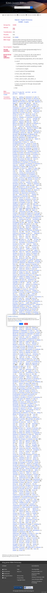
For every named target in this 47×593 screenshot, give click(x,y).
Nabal (20, 351)
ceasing (15, 160)
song (20, 451)
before (36, 128)
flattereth (36, 233)
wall (20, 519)
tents (35, 476)
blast (14, 140)
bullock (22, 154)
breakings (28, 148)
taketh (14, 471)
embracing (22, 211)
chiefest (28, 165)
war (14, 521)
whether (22, 529)
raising (27, 400)
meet (27, 337)
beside (22, 136)
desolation (16, 191)
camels (15, 157)
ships (27, 436)
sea (26, 423)
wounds (21, 542)
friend (14, 245)
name (14, 352)
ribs (37, 409)
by (27, 156)
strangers (22, 462)
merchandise (22, 338)
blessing (21, 140)
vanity (33, 512)
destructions (25, 193)
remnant (23, 406)
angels (22, 109)
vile (34, 515)
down (28, 201)
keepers (35, 306)
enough (37, 213)
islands (15, 298)
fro (20, 245)
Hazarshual (23, 270)
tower (27, 494)
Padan (21, 374)
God (33, 256)
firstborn (34, 231)
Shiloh (36, 434)
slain (27, 445)
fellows (22, 228)
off (20, 365)
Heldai (21, 276)
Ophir (20, 369)
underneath (32, 505)
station (15, 459)
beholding (15, 132)
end (29, 211)
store (14, 460)
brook (36, 151)
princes (15, 392)
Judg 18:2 (21, 92)
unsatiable (36, 507)
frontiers (34, 245)
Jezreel (23, 301)
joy (20, 303)
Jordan (30, 301)
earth (27, 204)
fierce (14, 230)
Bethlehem (22, 137)
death (14, 187)
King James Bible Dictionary (36, 574)
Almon (35, 105)
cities (35, 168)
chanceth (33, 162)
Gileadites (28, 255)
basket (21, 125)
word (34, 539)
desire (35, 190)
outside (15, 372)
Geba (27, 252)
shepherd (23, 434)
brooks (15, 153)
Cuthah (35, 182)
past (28, 375)
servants (36, 428)
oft (27, 366)
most (37, 346)
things (21, 484)
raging (14, 400)
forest (28, 241)
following (15, 239)
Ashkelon (21, 117)
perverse (32, 380)
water (33, 521)
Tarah (34, 471)
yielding (15, 546)
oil (34, 366)
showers (23, 439)
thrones (15, 488)
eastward (15, 205)
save (14, 423)
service (21, 430)
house (14, 290)
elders (27, 210)
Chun (23, 168)
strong (14, 465)
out (35, 371)
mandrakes (24, 332)
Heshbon (22, 281)
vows (33, 518)
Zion (28, 549)
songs (27, 451)
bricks (35, 149)
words (14, 541)
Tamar (21, 471)
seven (20, 431)
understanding (26, 507)
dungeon (15, 202)
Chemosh (37, 163)
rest (28, 408)
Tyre (34, 502)
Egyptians (28, 208)
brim (22, 151)
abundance (16, 100)
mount (14, 348)
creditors (23, 180)
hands (28, 266)
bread (21, 148)
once (34, 368)
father (27, 225)
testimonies (22, 477)
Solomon (21, 450)
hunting (15, 292)
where (35, 527)
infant (14, 295)
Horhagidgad (16, 289)
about (14, 98)
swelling (32, 467)
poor (34, 385)
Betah (35, 136)
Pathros (29, 377)
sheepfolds (36, 433)
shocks (14, 437)
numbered (36, 361)
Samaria (28, 420)
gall (21, 248)
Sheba (21, 433)
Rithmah (21, 414)
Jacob (20, 300)
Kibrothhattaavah (24, 309)
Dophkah (21, 201)
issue (33, 298)
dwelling (15, 204)
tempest (29, 474)
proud (23, 395)
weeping (36, 524)
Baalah (35, 120)
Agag (14, 103)
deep (33, 187)
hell (33, 276)
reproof (22, 408)
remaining (15, 406)
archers (23, 112)
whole (21, 530)
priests (27, 391)
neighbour (22, 355)
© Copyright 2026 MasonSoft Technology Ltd (23, 591)
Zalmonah (30, 547)
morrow (22, 346)
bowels (28, 146)
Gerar (21, 253)
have (33, 269)
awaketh (15, 120)
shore (20, 437)
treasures (32, 498)
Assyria (37, 117)
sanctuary (15, 422)
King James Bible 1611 (37, 571)
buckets (35, 153)
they (28, 482)
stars (28, 457)
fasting (15, 225)
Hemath (28, 278)
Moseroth (30, 346)
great (37, 259)
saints (14, 420)
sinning (34, 443)
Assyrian (15, 119)
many (38, 332)
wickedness (22, 532)
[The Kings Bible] (18, 587)
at (20, 119)
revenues (23, 409)
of (13, 365)
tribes (14, 501)
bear (20, 126)
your (34, 546)
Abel (14, 97)
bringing (30, 151)
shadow (28, 431)
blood (28, 140)
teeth (27, 473)
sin (13, 443)
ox (13, 374)
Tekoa (34, 473)
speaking (15, 456)
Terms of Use (20, 575)
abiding (21, 97)
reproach (15, 408)
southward (29, 454)
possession (23, 386)
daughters (23, 185)
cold (33, 171)
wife (30, 532)
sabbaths (15, 419)
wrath (27, 542)
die (26, 194)
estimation (38, 216)
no (26, 357)
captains (35, 157)
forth (14, 242)
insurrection (37, 296)
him (34, 283)
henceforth (16, 279)
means (14, 337)
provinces (30, 395)
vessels (34, 513)
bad (28, 122)
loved (20, 327)
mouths (30, 349)
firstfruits (15, 233)
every (14, 221)
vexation (15, 515)
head (37, 270)
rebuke (29, 402)
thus (28, 488)
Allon (20, 105)
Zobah (14, 550)
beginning (30, 129)
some (28, 450)
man (37, 330)
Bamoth (29, 123)
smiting (35, 447)
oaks (14, 363)
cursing (15, 182)
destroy (23, 191)
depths (23, 190)
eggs (34, 207)
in (26, 293)
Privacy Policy (20, 578)
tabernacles (16, 470)
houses (21, 290)
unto (21, 508)
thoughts (28, 485)
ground (15, 262)
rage (34, 399)
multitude (37, 349)
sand (22, 422)
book (34, 143)
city (14, 170)
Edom (28, 207)
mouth (23, 349)
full (26, 247)
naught (22, 354)
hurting (22, 292)
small (20, 447)
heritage (15, 281)
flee (20, 235)
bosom (35, 145)
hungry (34, 290)
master (37, 334)
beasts (34, 126)
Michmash (22, 340)
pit (13, 383)
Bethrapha (31, 137)
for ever (36, 239)
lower (27, 327)
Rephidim (31, 406)
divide (32, 196)
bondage (15, 143)
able (35, 97)
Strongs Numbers (32, 15)
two (27, 502)
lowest (34, 327)
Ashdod (28, 115)
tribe (35, 499)
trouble (28, 501)
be (13, 126)
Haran (14, 267)
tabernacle (35, 468)
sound (14, 454)
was (20, 521)
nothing (15, 361)
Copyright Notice (21, 580)
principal (21, 392)
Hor (27, 287)
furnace (34, 247)
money (28, 344)
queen (21, 399)
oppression (29, 369)
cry (29, 180)
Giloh (35, 255)
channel (15, 163)
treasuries (15, 499)
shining (21, 436)
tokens (21, 493)
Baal (28, 120)
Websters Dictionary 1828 (38, 577)
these (22, 482)
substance (22, 465)
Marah (14, 334)
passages (21, 375)
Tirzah (21, 491)
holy (20, 286)
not (37, 360)
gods (14, 258)
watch (27, 521)
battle (27, 125)
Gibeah (35, 253)
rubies (21, 417)
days (37, 185)
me (28, 335)
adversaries (31, 100)
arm (35, 112)
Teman (22, 474)
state (34, 457)
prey (33, 389)
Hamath (34, 264)
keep (27, 306)
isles (20, 298)
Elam (14, 210)
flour (14, 238)
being (22, 132)
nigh (14, 357)
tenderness (22, 476)
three (29, 487)
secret (21, 425)
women (22, 539)
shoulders (15, 439)
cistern (30, 168)
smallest (28, 447)
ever (27, 219)
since (27, 443)
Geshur (28, 253)
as (19, 115)
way (20, 522)
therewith (15, 482)
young (28, 546)
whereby (15, 529)
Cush (20, 182)
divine (21, 197)
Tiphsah (15, 491)
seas (14, 425)
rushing (28, 417)
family (21, 224)
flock (27, 236)
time (27, 490)
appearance (36, 111)
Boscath (28, 145)
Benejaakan (24, 134)
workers (28, 541)
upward (21, 510)
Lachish (36, 313)
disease (34, 194)
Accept (21, 323)
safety (37, 419)
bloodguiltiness (17, 142)
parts (14, 375)
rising (38, 412)
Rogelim (21, 416)
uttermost (35, 510)
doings (21, 199)
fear (20, 227)
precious (37, 388)
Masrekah (30, 334)
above (21, 98)
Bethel (14, 137)
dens (38, 188)
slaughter (34, 445)
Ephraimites (16, 216)
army (20, 114)
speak (36, 454)
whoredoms (36, 530)
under (24, 505)
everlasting (36, 219)
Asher (34, 115)
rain (20, 400)
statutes (21, 459)
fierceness (22, 230)
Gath (14, 252)
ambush (23, 108)
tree (22, 499)
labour (30, 313)
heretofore (31, 279)
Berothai (15, 136)
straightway (29, 460)
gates (35, 250)
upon (14, 510)
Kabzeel (38, 304)
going (20, 258)
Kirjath (14, 312)
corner (21, 177)
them (20, 479)
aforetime (23, 102)
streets (36, 462)
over (21, 372)
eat (21, 205)
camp (20, 157)
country (22, 179)
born (20, 145)
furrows (15, 248)
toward (21, 494)
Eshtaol (24, 216)
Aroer (33, 114)
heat (33, 273)
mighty (27, 341)
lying (20, 329)
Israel (27, 298)
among (31, 108)
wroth (34, 542)
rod (14, 416)
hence (34, 278)
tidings (15, 490)
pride (14, 391)
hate (14, 269)
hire (20, 284)
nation (35, 352)
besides (29, 136)
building (15, 154)
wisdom (32, 535)
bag (34, 122)
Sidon (20, 440)
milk (33, 341)
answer (22, 111)
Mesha (14, 340)
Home (5, 15)
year (28, 544)
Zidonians (22, 549)
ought (29, 371)
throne (36, 487)
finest (14, 231)
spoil (28, 456)
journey (15, 303)
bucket (28, 153)
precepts (29, 388)
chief (20, 165)
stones (34, 459)
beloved (36, 132)
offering (34, 365)
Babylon (21, 122)
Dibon (21, 194)
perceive (28, 378)
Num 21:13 (16, 92)
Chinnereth (16, 168)
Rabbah (28, 399)
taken (36, 470)
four (21, 244)
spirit (21, 456)
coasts (27, 171)
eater (28, 205)
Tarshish (15, 473)
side (36, 439)
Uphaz (34, 508)
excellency (28, 221)
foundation (22, 242)
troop (20, 501)
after (29, 102)
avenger (35, 119)
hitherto (28, 284)
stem (27, 459)
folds (27, 238)
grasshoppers (16, 259)
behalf (23, 131)
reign (22, 405)
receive (35, 402)
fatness (15, 227)
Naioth (35, 351)
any (27, 111)
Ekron (35, 208)
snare (14, 448)
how (27, 290)
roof (27, 416)
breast (35, 148)
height (14, 276)
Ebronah (15, 207)
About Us (19, 571)
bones (28, 143)
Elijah (33, 210)
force (14, 241)
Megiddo (34, 337)
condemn (15, 176)
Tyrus (14, 504)
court (36, 179)
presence (15, 389)
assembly (29, 117)
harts (27, 267)
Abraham (28, 98)
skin (20, 445)
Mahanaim (29, 329)
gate (29, 250)
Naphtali (28, 352)
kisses (20, 312)
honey (33, 286)
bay (33, 125)
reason (22, 402)
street (29, 462)
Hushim (36, 292)
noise (33, 357)
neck (14, 355)
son (14, 451)
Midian (39, 340)
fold (20, 238)
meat (20, 337)
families (15, 224)
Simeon (28, 442)
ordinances (16, 371)
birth (29, 139)
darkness (36, 184)
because (15, 128)
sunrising (15, 467)
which (29, 529)
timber (21, 490)
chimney (31, 166)
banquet (36, 123)
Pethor (23, 382)
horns (24, 289)
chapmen (22, 163)
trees (28, 499)
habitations (31, 262)
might (20, 341)
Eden (21, 207)
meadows (36, 335)
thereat (15, 481)
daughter (15, 185)
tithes (27, 491)
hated (20, 269)
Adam (23, 100)
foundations (31, 242)
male (31, 330)
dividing (15, 197)
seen (20, 426)
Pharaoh (29, 382)
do (27, 197)
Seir (27, 426)
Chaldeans (22, 160)
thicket (35, 482)
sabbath (34, 417)
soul (33, 453)
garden (35, 248)
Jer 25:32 (28, 92)
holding (35, 284)
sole (14, 450)
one (14, 369)
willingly (24, 533)
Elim (14, 211)
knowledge (22, 313)
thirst (27, 484)
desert (29, 190)
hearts (27, 273)
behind (30, 131)
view (28, 515)
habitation (22, 262)
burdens (35, 154)
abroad (36, 98)
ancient (38, 108)
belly (28, 132)
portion (15, 386)
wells (20, 525)
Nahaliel (28, 351)
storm (20, 460)
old (21, 368)
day (31, 185)
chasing (30, 163)
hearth (21, 273)
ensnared (21, 214)
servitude (35, 430)
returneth (15, 409)
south (20, 454)
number (28, 361)
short (27, 437)
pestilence (15, 382)
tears (21, 473)
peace (14, 378)
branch (15, 148)
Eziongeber (16, 222)
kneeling (35, 312)
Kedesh (21, 306)
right (20, 411)
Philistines (37, 382)
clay (20, 170)
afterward (37, 102)
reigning (29, 405)
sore (14, 453)
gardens (15, 250)
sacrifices (30, 419)
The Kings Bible (35, 569)
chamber (30, 160)
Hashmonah (35, 267)
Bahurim (15, 123)
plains (20, 385)
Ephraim (36, 214)
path (21, 377)
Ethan (20, 218)
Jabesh (14, 300)
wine (37, 533)
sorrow (21, 453)
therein (30, 481)
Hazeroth (31, 270)
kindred (34, 309)
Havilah (15, 270)
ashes (14, 117)
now (21, 361)
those (20, 485)
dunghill (22, 202)
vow (27, 518)
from (27, 245)
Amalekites (16, 108)
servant (29, 428)
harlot (21, 267)
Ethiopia (28, 218)
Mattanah (15, 335)
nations (15, 354)
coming (21, 173)
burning (15, 156)
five (29, 233)
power (14, 388)
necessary (35, 354)
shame (34, 431)
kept (36, 307)
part (33, 374)
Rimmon (25, 412)
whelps (15, 527)
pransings (22, 388)
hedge (37, 275)
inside (29, 296)
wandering (29, 519)
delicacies (15, 188)
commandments (30, 173)
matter (23, 335)
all (13, 105)
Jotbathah (37, 301)
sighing (28, 440)
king (14, 310)
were (27, 525)
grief (29, 261)
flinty (20, 236)
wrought (15, 544)
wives (21, 538)
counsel (36, 177)
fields (34, 228)
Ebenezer (36, 205)
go (26, 256)
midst (14, 341)
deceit (21, 187)
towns (34, 494)
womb (14, 539)
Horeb (34, 287)
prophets (32, 394)
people (21, 378)
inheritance (31, 295)
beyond (23, 139)
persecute (15, 380)
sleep (14, 447)
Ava (27, 119)
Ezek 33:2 (21, 94)
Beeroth (29, 128)
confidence (24, 176)
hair (38, 262)
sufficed (36, 465)
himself (15, 284)
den (31, 188)
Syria (20, 468)
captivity (15, 159)
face (23, 222)
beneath (15, 134)
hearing (34, 272)
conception (32, 174)
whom (28, 530)
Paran (27, 374)
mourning (15, 349)
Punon (30, 397)
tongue (28, 493)
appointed (15, 112)
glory (20, 256)
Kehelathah (16, 307)
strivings (35, 464)
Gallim (28, 248)
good (33, 258)
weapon (15, 524)
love (14, 327)
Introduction (12, 15)
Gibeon (15, 255)
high (35, 281)
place (27, 383)
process (35, 392)
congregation (33, 176)
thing (14, 484)
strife (21, 464)
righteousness (17, 412)
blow (25, 142)
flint (14, 236)
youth (23, 547)
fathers (34, 225)
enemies (15, 213)
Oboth (27, 363)
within (33, 536)
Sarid (28, 422)
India (33, 293)
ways (27, 522)
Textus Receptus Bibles (37, 579)
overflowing (29, 372)
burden (29, 154)
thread (23, 487)
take (29, 470)
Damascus (15, 184)
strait (36, 460)
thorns (14, 485)
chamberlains (16, 162)
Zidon (14, 549)
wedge (29, 524)
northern (15, 360)
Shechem (28, 433)
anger (28, 109)
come (14, 173)
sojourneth (35, 448)
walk (14, 519)
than (29, 477)
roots (14, 417)
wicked (15, 532)
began (14, 129)
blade (36, 139)
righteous (28, 411)
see (26, 425)
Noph (28, 358)
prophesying (16, 394)
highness (15, 283)
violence (28, 516)
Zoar (35, 549)
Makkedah (24, 330)
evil (20, 221)
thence (27, 479)
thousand (36, 485)
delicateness (24, 188)
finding (37, 230)
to (33, 491)
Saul (35, 422)
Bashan (15, 125)
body (31, 142)
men (14, 338)
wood (27, 539)
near (27, 354)
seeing (14, 426)
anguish (35, 109)
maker (36, 329)
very (21, 513)
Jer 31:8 (34, 92)
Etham (14, 218)
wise (14, 536)
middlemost (30, 340)
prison (28, 392)
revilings (31, 409)
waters (14, 522)
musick (15, 351)
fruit (14, 247)
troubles (34, 501)
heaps (21, 272)
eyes (35, 221)
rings (32, 412)
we (33, 522)
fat (20, 225)
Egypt (20, 208)
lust (14, 329)
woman (35, 538)
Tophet (15, 494)
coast (20, 171)
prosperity (15, 395)
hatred (27, 269)
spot (14, 457)
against (21, 103)
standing (21, 457)
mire (27, 343)
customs (28, 182)
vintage (21, 516)
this (33, 484)
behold (37, 131)
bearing (28, 126)
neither (30, 355)
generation (35, 252)
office (21, 366)
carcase (22, 159)
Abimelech (29, 97)
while (35, 529)
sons (33, 451)
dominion (28, 199)
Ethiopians (36, 218)
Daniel (29, 184)
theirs (14, 479)
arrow (14, 115)
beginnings (16, 131)
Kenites (30, 307)
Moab (21, 344)
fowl (28, 244)
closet (35, 170)
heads (14, 272)
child (34, 165)
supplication (24, 467)
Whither (15, 530)
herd (23, 279)
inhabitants (22, 295)
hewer (29, 281)
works (34, 541)
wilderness (16, 533)
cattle (28, 159)
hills (28, 283)
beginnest (22, 129)
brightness (16, 151)
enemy (23, 213)
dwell (35, 202)
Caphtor (28, 157)
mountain (22, 348)
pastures (15, 377)
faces (29, 222)
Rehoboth (15, 405)
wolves (29, 538)
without (15, 538)
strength (15, 464)
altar (20, 106)
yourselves (16, 547)
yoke (21, 546)
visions (15, 518)
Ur (26, 510)
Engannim (30, 213)
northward (23, 360)
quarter (15, 399)
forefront (21, 241)
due (34, 201)
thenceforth (36, 479)
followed (34, 238)
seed (33, 425)
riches (14, 411)
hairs (14, 264)
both (14, 146)
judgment (15, 304)
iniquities (15, 296)
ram (33, 400)
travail (35, 496)
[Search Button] (31, 7)
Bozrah (34, 146)
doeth (34, 197)
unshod (15, 508)
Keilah (23, 307)
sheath (15, 433)
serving (28, 430)
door (35, 199)
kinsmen (29, 310)
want (35, 519)
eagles (22, 204)
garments (22, 250)
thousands (16, 487)
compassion (23, 174)
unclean (32, 504)
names (21, 352)
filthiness (29, 230)
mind (14, 343)
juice (30, 304)
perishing (36, 378)
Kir (35, 310)
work (20, 541)
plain (14, 385)
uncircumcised (23, 504)
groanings (37, 261)
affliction (15, 102)
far (34, 224)
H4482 (16, 37)
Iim (14, 293)
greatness (23, 261)
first (27, 231)
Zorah (20, 550)
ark (29, 112)
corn (14, 177)
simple (34, 442)
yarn (21, 544)
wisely (21, 536)
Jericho (35, 300)
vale (14, 512)
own (36, 372)
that (36, 477)
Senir (21, 428)
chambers (25, 162)
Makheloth (16, 330)
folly (22, 239)
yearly (34, 544)
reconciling (23, 403)
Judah (27, 303)
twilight (22, 502)
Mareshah (22, 334)
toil (14, 493)
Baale (14, 122)
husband (29, 292)
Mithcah (34, 343)
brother (21, 153)
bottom (21, 146)
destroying (31, 191)
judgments (24, 304)
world (14, 542)
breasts (15, 149)
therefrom (22, 481)
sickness (30, 439)
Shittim (34, 436)
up (26, 508)
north (34, 358)
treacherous (16, 498)
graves (31, 259)
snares (21, 448)
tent (29, 476)
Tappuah (28, 471)
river (27, 414)
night (20, 357)
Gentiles (15, 253)
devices (33, 193)
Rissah (14, 414)
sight (33, 440)
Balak (21, 123)
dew (14, 194)
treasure (24, 498)
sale (20, 420)
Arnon (27, 114)
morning (15, 346)
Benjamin (32, 134)
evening (21, 219)
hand (14, 266)
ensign (14, 214)
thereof (37, 481)
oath (20, 363)
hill (21, 283)
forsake (35, 241)
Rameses (15, 402)
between (15, 139)
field (27, 228)
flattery (15, 235)
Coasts (26, 22)
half (20, 264)
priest (20, 391)
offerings (15, 366)
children (23, 166)
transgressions (27, 496)
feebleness (35, 227)
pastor (35, 375)
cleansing (28, 170)
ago (34, 103)
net (35, 355)
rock (34, 414)
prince (33, 391)
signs (14, 442)
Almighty (28, 105)
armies (15, 114)
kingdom (21, 310)
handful (22, 266)
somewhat (36, 450)
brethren (28, 149)
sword (14, 468)
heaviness (23, 275)
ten (14, 476)
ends (35, 211)
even (14, 219)
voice (20, 518)
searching (34, 423)
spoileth (35, 456)
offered (28, 365)
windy (30, 533)
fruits (20, 247)
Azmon (22, 120)
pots (29, 386)
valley (27, 512)
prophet (24, 394)
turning (15, 502)
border (15, 145)
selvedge (15, 428)
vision (34, 516)
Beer (22, 128)
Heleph (28, 276)
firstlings (22, 233)
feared (27, 227)
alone (14, 106)
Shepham (15, 434)
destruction (16, 193)
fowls (34, 244)
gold (27, 258)
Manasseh (15, 332)
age (28, 103)
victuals (22, 515)
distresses (25, 196)
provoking (15, 397)
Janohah (28, 300)
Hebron (30, 275)
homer (27, 286)
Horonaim (32, 289)
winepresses (24, 535)
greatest (15, 261)
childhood (15, 166)
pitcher (21, 383)
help (14, 278)
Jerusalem (15, 301)
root (34, 416)
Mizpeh (15, 344)
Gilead (21, 255)
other (23, 371)
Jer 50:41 (15, 94)
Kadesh (15, 306)
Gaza (20, 252)
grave (24, 259)
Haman (28, 264)
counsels (15, 179)
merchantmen (33, 338)
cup (36, 180)
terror (14, 477)
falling (36, 222)
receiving (15, 403)
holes (14, 286)
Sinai (20, 443)
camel (34, 156)
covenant (15, 180)
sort (27, 453)
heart (14, 273)
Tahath (24, 470)
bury (21, 156)
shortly (34, 437)
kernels (15, 309)
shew (30, 434)
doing (14, 199)
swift (38, 467)
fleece (27, 235)
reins (36, 405)
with (27, 536)
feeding (15, 228)
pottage (37, 386)
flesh (33, 235)
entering (29, 214)
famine (28, 224)
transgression (16, 496)
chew (14, 165)
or (35, 369)
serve (14, 430)
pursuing (37, 397)
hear (27, 272)
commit (15, 174)
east (34, 204)
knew (14, 313)
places (34, 383)
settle (14, 431)
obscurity (34, 363)
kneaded (28, 312)
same (34, 420)
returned (36, 408)
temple (36, 474)
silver (20, 442)
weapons (22, 524)
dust (29, 202)
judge (34, 303)
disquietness (16, 196)
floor (33, 236)
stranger (15, 462)
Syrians (28, 468)
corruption (29, 177)
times (33, 490)
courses (30, 179)
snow (27, 448)
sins (14, 445)
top (33, 493)
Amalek (34, 106)
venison (15, 513)
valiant (21, 512)
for (28, 239)
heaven (15, 275)
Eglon (14, 208)
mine (20, 343)
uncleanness (16, 505)
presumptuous (25, 389)
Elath (20, 210)
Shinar (14, 436)
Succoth (29, 465)
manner (32, 332)
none (14, 358)
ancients (15, 109)
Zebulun (38, 547)
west (33, 525)
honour (15, 287)
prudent (23, 397)
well (14, 525)
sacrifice (22, 419)
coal (14, 171)
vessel (27, 513)
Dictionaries (21, 15)
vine (14, 516)
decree (27, 187)
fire (20, 231)
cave (34, 159)
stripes (28, 464)
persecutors (24, 380)
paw (35, 377)
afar (38, 100)
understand (16, 507)
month (34, 344)
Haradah (35, 266)
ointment (15, 368)
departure (15, 190)
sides (14, 440)
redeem (31, 403)
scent (20, 423)
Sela (33, 426)
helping (21, 278)
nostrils (31, 360)
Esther (30, 216)
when (20, 527)
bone (21, 143)
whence (28, 527)
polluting (28, 385)
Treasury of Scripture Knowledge (37, 582)
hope (21, 287)
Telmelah (15, 474)
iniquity (22, 296)
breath (21, 149)
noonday (21, 358)
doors (14, 201)
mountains (31, 348)
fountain (15, 244)
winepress (15, 535)
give (14, 256)
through (22, 488)
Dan (22, 184)
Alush (27, 106)
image (21, 293)
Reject (26, 323)
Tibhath (35, 488)
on (27, 368)
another (15, 111)
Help (39, 15)
